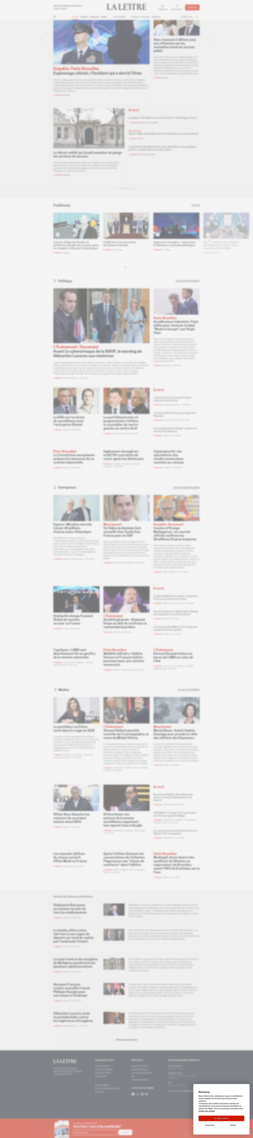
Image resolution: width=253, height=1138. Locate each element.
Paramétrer (209, 1125)
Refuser (233, 1125)
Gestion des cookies (207, 1111)
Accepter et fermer (221, 1118)
